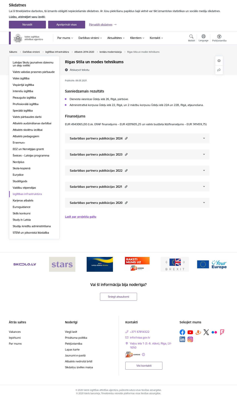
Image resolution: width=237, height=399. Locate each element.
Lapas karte (72, 349)
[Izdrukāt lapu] (219, 60)
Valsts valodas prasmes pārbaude (34, 72)
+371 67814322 (139, 332)
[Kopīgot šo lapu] (219, 70)
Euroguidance (21, 207)
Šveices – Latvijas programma (31, 155)
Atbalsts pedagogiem (26, 136)
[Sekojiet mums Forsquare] (222, 332)
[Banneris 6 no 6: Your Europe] (212, 264)
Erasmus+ (19, 142)
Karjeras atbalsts (23, 200)
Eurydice (18, 174)
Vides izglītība (21, 78)
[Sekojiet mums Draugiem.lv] (198, 332)
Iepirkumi (15, 337)
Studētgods (20, 181)
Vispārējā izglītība (23, 85)
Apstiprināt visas (66, 24)
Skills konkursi (21, 213)
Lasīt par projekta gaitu (80, 216)
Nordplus (18, 162)
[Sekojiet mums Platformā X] (206, 332)
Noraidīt (27, 24)
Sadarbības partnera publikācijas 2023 (96, 154)
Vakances (15, 332)
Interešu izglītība (23, 91)
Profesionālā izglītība (26, 104)
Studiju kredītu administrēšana (32, 226)
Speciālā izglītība (23, 110)
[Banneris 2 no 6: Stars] (62, 264)
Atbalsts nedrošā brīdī (78, 361)
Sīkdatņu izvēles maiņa (79, 367)
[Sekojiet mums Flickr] (214, 332)
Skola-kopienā (21, 168)
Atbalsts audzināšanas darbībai (32, 123)
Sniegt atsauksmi (118, 296)
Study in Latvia (22, 219)
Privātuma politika (76, 337)
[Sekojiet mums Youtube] (190, 332)
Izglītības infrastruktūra (27, 194)
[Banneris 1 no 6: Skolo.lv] (24, 264)
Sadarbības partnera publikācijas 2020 (96, 203)
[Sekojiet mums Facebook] (182, 332)
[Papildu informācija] (143, 354)
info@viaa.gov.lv (140, 337)
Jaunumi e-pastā (75, 355)
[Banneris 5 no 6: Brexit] (175, 264)
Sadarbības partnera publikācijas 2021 (96, 186)
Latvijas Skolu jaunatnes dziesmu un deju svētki (33, 64)
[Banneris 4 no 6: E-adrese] (137, 264)
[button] (126, 138)
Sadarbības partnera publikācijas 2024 (96, 138)
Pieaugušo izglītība (24, 97)
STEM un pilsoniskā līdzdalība (31, 232)
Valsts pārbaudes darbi (27, 117)
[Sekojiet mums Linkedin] (182, 339)
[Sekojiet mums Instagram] (190, 339)
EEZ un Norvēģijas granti (28, 149)
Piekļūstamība (73, 343)
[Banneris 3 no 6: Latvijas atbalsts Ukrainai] (100, 264)
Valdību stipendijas (24, 187)
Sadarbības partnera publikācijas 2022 (96, 170)
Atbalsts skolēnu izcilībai (27, 130)
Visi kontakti (143, 365)
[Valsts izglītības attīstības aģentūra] (31, 38)
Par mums (15, 343)
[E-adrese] (132, 354)
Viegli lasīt (71, 332)
